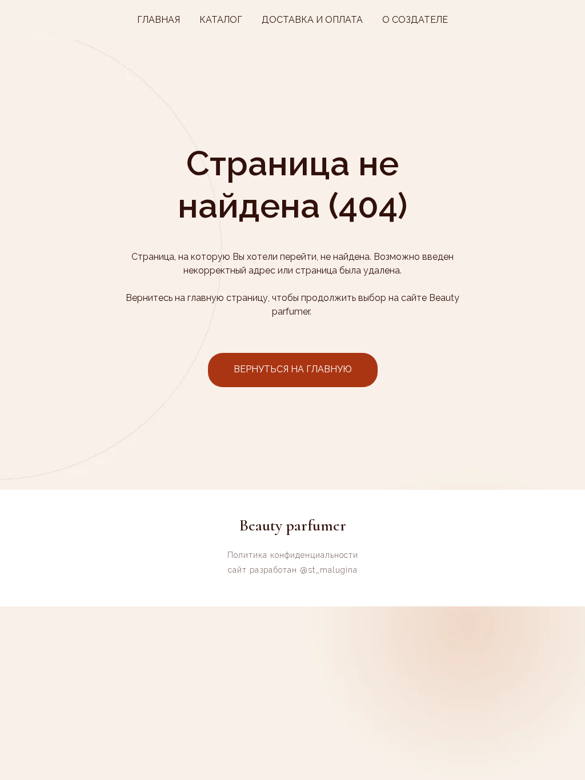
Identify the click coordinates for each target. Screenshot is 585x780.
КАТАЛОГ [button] (220, 19)
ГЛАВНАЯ (158, 19)
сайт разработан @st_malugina (293, 569)
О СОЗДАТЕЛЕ (415, 19)
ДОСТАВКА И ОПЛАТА (312, 19)
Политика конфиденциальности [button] (292, 555)
